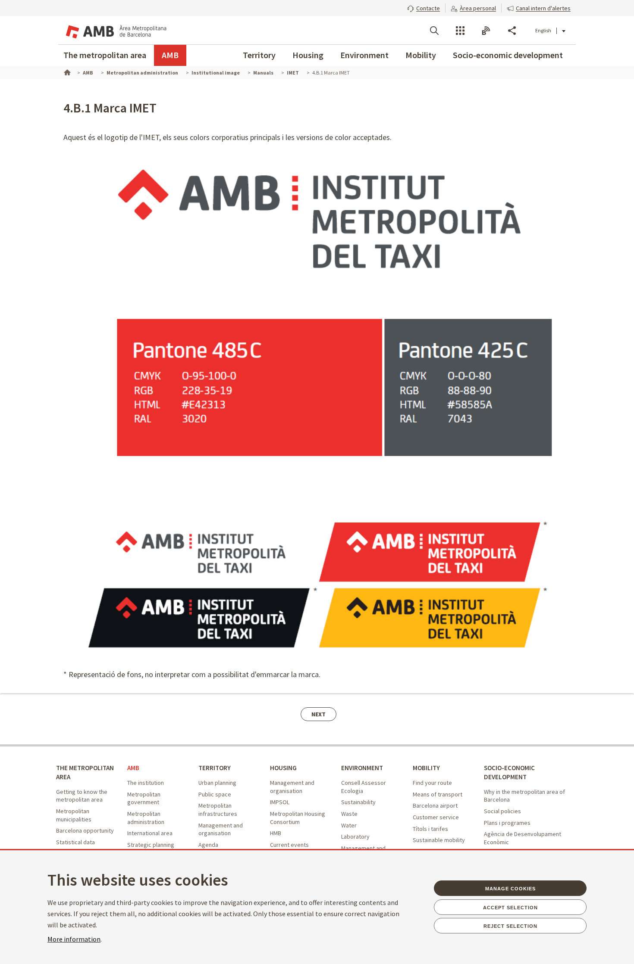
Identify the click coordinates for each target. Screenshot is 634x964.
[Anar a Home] (66, 71)
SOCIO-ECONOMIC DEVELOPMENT (509, 772)
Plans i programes (507, 823)
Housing (307, 55)
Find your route (432, 783)
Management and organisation (220, 829)
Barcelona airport (435, 805)
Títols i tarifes (430, 829)
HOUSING (283, 768)
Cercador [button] (434, 30)
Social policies (502, 811)
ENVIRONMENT (362, 768)
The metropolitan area (104, 55)
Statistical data (75, 842)
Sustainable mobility (439, 840)
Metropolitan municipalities (73, 815)
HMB (275, 833)
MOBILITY (426, 768)
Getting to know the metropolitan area (81, 796)
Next (318, 714)
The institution (145, 783)
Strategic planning (150, 845)
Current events (289, 845)
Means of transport (437, 794)
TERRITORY (214, 768)
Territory (259, 55)
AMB (170, 55)
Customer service (436, 817)
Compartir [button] (512, 30)
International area (150, 833)
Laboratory (355, 836)
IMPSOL (279, 802)
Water (349, 825)
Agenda (208, 845)
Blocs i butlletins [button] (486, 30)
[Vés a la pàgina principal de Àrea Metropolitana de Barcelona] (115, 30)
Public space (214, 794)
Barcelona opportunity (85, 830)
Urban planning (217, 783)
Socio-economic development (508, 55)
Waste (349, 814)
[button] (423, 7)
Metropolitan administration (145, 818)
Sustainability (358, 802)
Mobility (420, 55)
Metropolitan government (143, 798)
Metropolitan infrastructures (217, 810)
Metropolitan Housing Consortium (297, 818)
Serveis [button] (460, 30)
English (543, 30)
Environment (364, 55)
